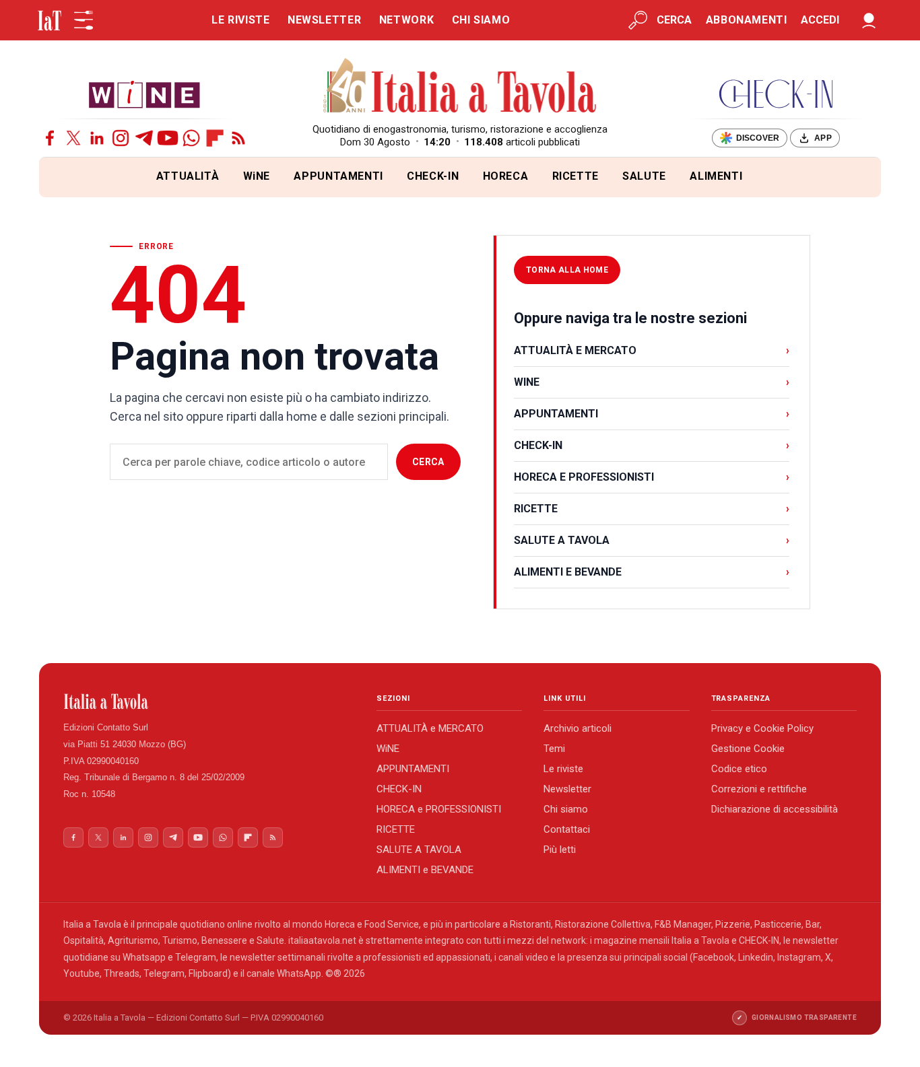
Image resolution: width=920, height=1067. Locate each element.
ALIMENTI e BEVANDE (424, 870)
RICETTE (575, 176)
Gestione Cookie (748, 749)
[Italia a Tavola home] (209, 701)
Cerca (428, 461)
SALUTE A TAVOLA (651, 540)
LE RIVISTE (240, 19)
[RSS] (238, 138)
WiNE (257, 176)
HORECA (506, 176)
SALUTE (644, 176)
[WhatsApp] (191, 138)
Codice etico (739, 769)
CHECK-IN (433, 176)
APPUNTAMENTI (338, 176)
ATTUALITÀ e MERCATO (430, 728)
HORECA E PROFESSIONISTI (651, 477)
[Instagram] (120, 138)
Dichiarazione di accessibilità (774, 809)
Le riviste (563, 769)
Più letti (560, 850)
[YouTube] (167, 138)
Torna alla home (567, 270)
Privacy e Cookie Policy (762, 728)
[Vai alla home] (61, 177)
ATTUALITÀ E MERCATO (651, 350)
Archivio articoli (578, 728)
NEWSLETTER (324, 19)
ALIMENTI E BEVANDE (651, 571)
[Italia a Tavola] (460, 87)
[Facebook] (50, 138)
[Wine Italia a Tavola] (144, 94)
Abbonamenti (746, 19)
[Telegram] (144, 138)
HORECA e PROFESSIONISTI (438, 809)
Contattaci (567, 829)
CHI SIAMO (481, 19)
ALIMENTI (716, 176)
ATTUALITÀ (188, 176)
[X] (73, 138)
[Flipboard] (215, 138)
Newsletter (567, 789)
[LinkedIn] (97, 138)
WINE (651, 382)
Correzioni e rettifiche (759, 789)
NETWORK (406, 19)
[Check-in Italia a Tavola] (775, 94)
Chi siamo (566, 809)
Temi (554, 749)
